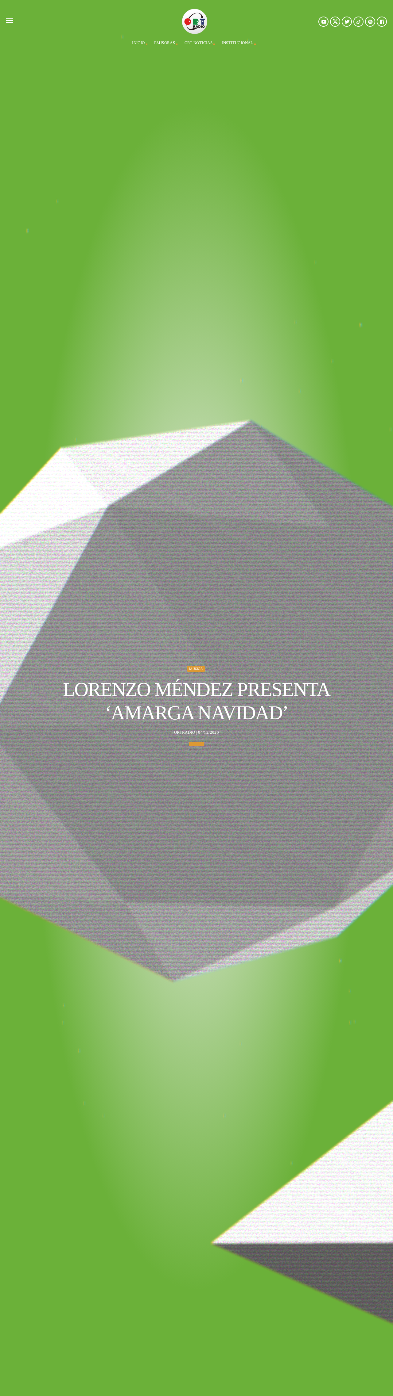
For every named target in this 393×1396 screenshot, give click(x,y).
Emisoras (164, 42)
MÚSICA (196, 668)
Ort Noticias (199, 42)
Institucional (237, 42)
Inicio (138, 42)
